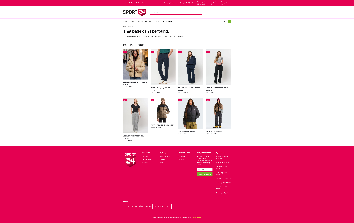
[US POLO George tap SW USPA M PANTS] (163, 67)
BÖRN (141, 206)
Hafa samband (146, 160)
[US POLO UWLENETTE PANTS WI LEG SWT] (190, 67)
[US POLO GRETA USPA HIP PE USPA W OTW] (135, 64)
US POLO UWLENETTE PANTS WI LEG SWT (189, 89)
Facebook (181, 156)
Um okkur (145, 156)
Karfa (162, 163)
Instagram (181, 159)
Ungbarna (148, 206)
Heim (124, 26)
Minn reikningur (165, 156)
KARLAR (134, 206)
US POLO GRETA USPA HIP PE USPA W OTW (135, 83)
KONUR (126, 206)
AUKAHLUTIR (158, 206)
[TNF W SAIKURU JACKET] (190, 113)
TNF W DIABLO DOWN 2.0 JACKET (162, 125)
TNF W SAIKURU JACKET (186, 131)
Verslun (162, 160)
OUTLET (168, 206)
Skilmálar (145, 163)
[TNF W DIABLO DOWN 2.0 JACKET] (163, 110)
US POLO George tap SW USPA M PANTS (161, 89)
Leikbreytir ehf (196, 218)
